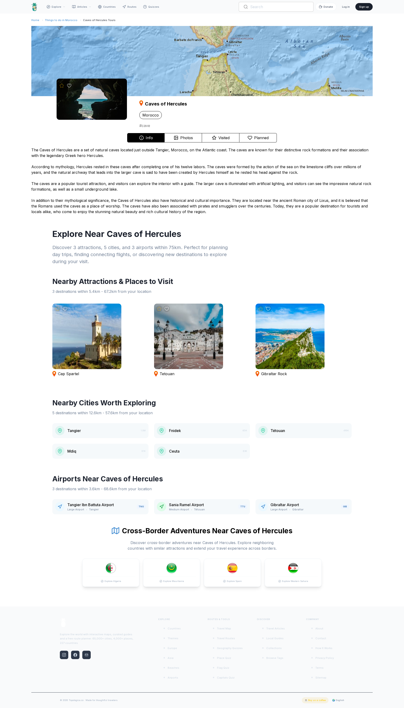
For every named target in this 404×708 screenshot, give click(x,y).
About (319, 628)
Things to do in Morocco (61, 20)
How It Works (323, 648)
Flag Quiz (223, 667)
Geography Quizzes (230, 648)
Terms (319, 667)
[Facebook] (75, 655)
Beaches (173, 667)
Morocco (150, 115)
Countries (109, 6)
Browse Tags (274, 658)
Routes (132, 6)
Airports (173, 677)
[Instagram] (64, 655)
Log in (346, 6)
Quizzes (153, 6)
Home (35, 20)
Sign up (364, 6)
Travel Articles (275, 628)
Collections (274, 648)
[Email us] (86, 655)
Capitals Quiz (225, 677)
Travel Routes (226, 638)
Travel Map (224, 628)
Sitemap (320, 677)
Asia (170, 658)
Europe (172, 648)
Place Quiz (224, 658)
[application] (202, 61)
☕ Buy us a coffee (315, 700)
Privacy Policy (324, 658)
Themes (173, 638)
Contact (320, 638)
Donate (328, 6)
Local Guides (275, 638)
